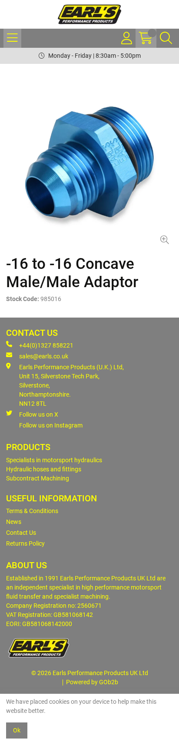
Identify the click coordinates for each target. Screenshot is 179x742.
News (13, 521)
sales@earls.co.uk (43, 356)
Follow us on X (38, 414)
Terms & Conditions (32, 510)
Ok (16, 730)
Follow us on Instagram (51, 425)
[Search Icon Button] (166, 38)
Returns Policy (25, 543)
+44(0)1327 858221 (46, 345)
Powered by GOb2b (92, 682)
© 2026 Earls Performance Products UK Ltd (89, 672)
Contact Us (21, 532)
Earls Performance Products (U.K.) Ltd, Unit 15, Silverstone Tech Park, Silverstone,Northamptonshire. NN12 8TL (71, 385)
